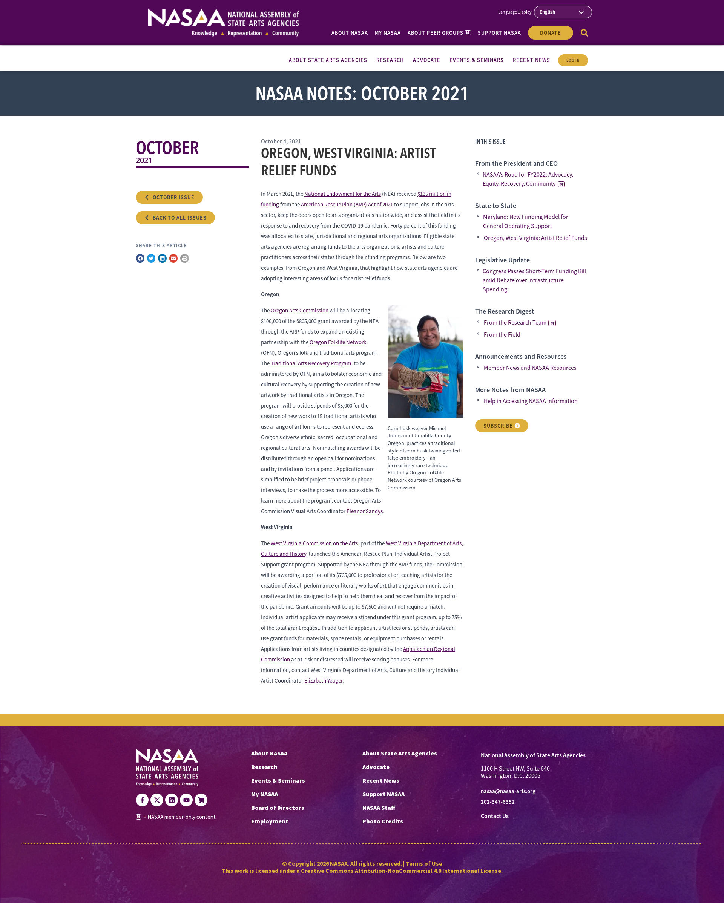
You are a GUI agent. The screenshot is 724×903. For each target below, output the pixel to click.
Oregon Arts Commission (299, 310)
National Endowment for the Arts (342, 193)
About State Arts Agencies (399, 753)
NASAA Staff (378, 807)
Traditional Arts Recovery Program (311, 363)
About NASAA (349, 32)
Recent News (380, 780)
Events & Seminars (278, 780)
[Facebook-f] (142, 800)
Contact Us (495, 816)
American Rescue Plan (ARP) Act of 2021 (347, 204)
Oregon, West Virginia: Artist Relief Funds (535, 238)
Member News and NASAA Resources (530, 368)
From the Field (502, 334)
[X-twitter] (156, 800)
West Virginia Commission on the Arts (314, 543)
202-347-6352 (498, 802)
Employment (269, 821)
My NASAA (388, 32)
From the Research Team (519, 322)
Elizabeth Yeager (323, 680)
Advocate (376, 767)
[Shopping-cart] (201, 800)
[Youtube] (186, 800)
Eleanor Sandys (365, 511)
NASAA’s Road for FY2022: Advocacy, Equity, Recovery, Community (528, 179)
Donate (550, 32)
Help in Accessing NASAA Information (531, 401)
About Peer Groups (438, 32)
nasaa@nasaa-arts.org (508, 791)
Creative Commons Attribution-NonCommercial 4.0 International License (401, 870)
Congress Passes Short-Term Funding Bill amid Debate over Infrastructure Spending (534, 280)
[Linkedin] (171, 800)
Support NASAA (499, 32)
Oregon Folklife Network (338, 342)
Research (264, 767)
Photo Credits (382, 821)
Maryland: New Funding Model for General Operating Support (525, 221)
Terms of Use (424, 863)
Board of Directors (277, 807)
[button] (140, 258)
